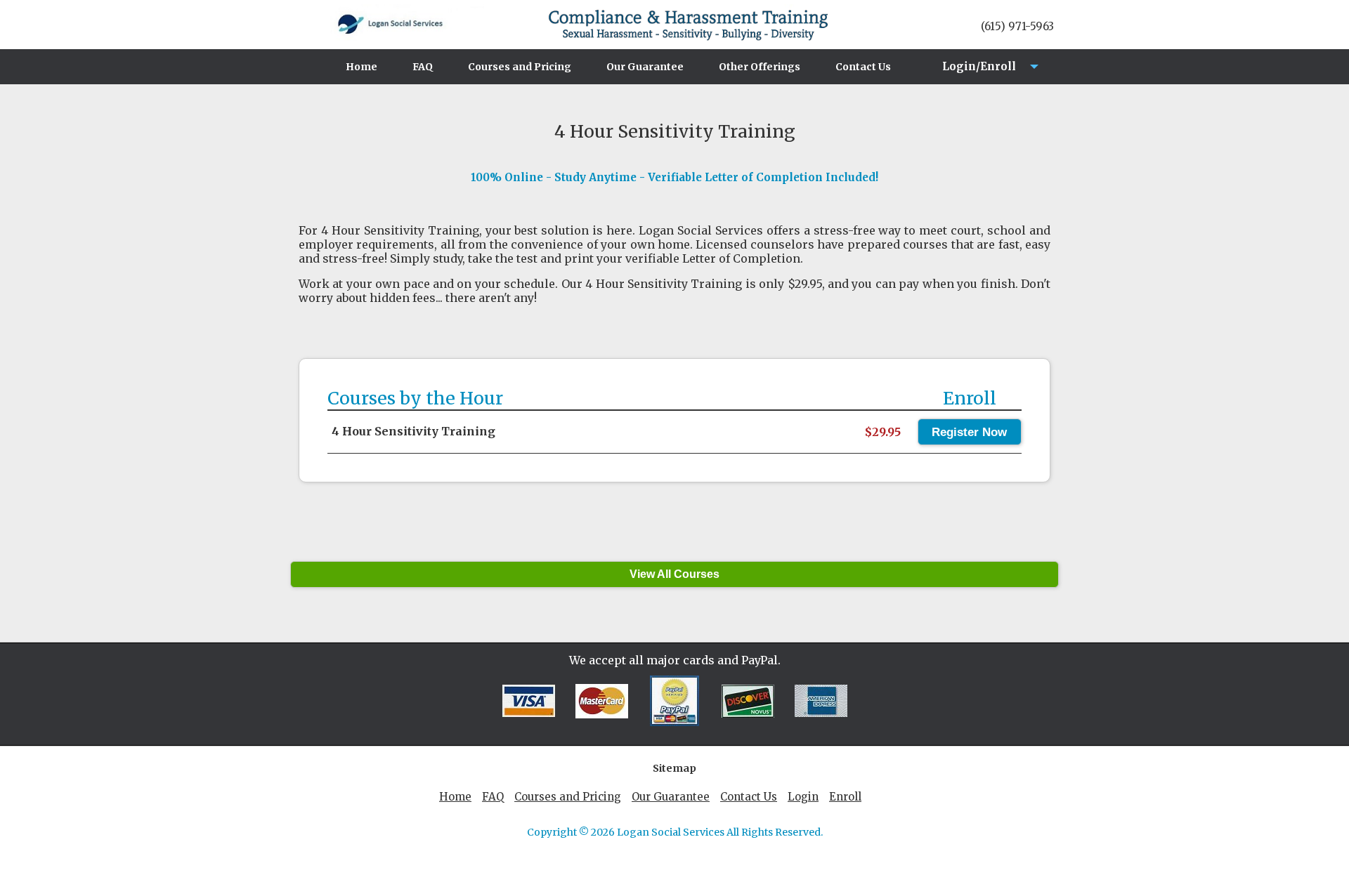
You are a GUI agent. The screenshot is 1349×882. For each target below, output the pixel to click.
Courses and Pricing (519, 66)
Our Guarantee (645, 66)
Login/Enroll (975, 72)
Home (361, 66)
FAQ (422, 66)
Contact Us (863, 66)
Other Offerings (759, 66)
